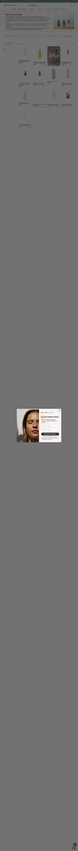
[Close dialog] (59, 410)
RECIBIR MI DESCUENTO (50, 434)
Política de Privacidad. (47, 439)
